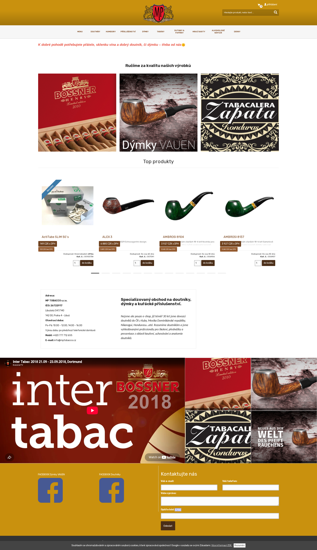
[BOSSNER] (77, 113)
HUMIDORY (111, 32)
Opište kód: (167, 509)
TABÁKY (160, 32)
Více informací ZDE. (221, 545)
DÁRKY (237, 32)
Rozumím (239, 545)
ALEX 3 (107, 237)
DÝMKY (145, 32)
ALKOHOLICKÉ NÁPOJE (218, 31)
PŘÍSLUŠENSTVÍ (128, 32)
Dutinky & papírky (179, 31)
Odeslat (167, 525)
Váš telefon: (229, 481)
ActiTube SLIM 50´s (55, 237)
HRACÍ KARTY (199, 32)
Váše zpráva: (168, 493)
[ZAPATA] (240, 113)
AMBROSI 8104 (173, 237)
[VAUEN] (159, 113)
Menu (80, 32)
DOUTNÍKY (95, 32)
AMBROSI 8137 (234, 237)
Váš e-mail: (167, 481)
